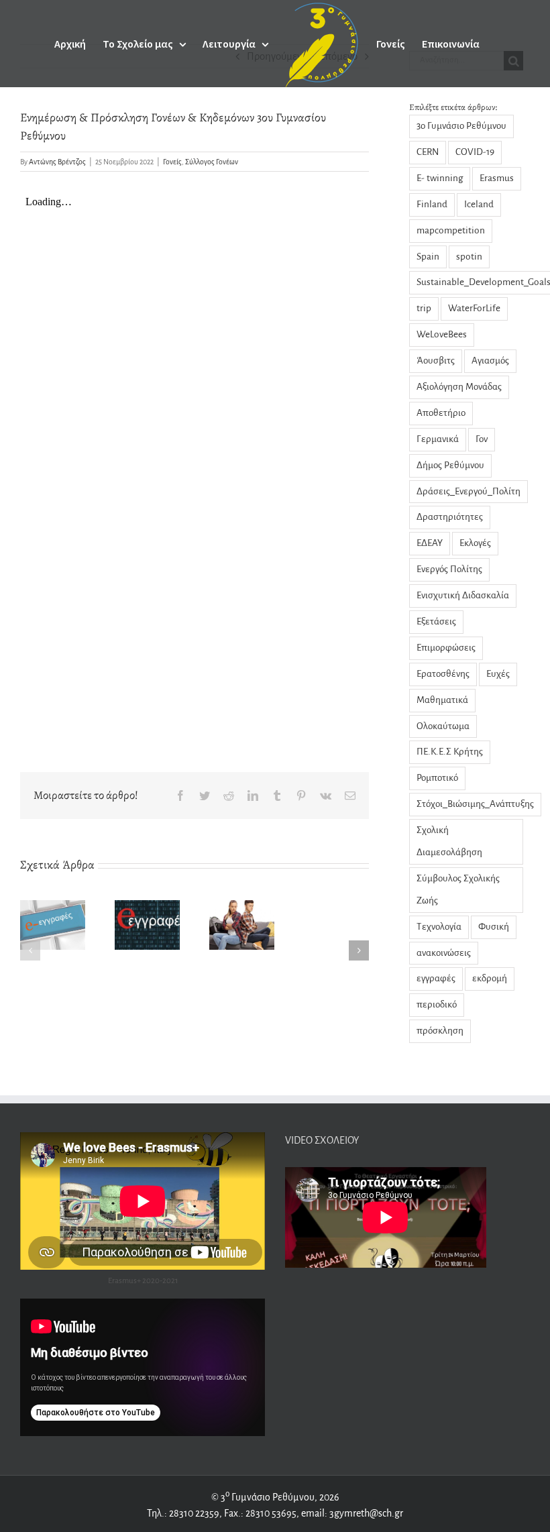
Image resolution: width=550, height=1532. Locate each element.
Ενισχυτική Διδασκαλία (463, 595)
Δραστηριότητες (450, 517)
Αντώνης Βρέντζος (57, 162)
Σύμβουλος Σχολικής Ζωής (458, 889)
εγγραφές (436, 978)
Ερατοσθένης (443, 674)
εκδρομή (489, 978)
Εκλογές (475, 543)
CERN (428, 152)
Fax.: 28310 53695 (260, 1513)
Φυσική (493, 927)
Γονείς (172, 162)
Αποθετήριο (441, 413)
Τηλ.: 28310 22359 (183, 1513)
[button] (30, 950)
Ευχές (498, 674)
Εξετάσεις (436, 621)
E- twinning (440, 178)
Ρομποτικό (437, 778)
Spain (428, 257)
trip (424, 308)
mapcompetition (451, 230)
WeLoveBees (442, 334)
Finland (432, 204)
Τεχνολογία (439, 927)
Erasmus (497, 178)
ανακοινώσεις (444, 953)
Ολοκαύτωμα (443, 726)
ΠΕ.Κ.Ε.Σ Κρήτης (450, 752)
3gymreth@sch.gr (365, 1513)
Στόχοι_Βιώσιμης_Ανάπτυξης (475, 804)
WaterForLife (474, 308)
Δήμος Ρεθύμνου (450, 465)
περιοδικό (437, 1004)
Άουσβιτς (436, 360)
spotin (469, 257)
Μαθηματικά (442, 700)
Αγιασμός (490, 360)
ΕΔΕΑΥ (430, 543)
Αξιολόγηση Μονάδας (459, 387)
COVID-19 (474, 152)
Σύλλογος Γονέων (211, 162)
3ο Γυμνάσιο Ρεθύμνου (461, 126)
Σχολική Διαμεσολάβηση (449, 841)
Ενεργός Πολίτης (449, 569)
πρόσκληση (440, 1031)
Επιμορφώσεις (446, 648)
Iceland (479, 204)
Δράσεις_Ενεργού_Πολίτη (468, 491)
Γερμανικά (438, 439)
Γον (482, 439)
